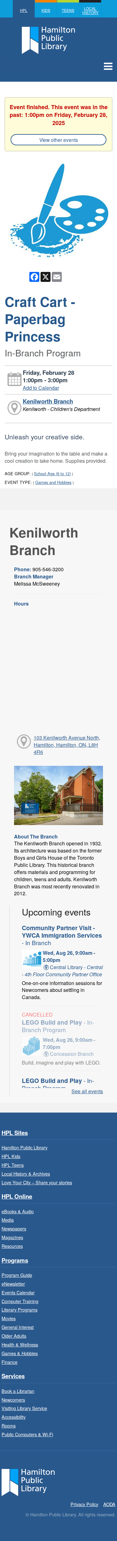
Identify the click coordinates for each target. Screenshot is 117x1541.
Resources (12, 1246)
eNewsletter (13, 1283)
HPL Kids (11, 1156)
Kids (45, 10)
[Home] (28, 1481)
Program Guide (17, 1275)
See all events (87, 1091)
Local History (90, 10)
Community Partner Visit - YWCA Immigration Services (62, 935)
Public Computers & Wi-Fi (27, 1434)
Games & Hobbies (20, 1353)
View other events (58, 139)
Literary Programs (19, 1309)
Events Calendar (18, 1292)
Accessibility (14, 1416)
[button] (108, 66)
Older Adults (14, 1335)
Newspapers (14, 1228)
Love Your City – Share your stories (37, 1182)
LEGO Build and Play (58, 1026)
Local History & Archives (26, 1173)
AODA (109, 1504)
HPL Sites (15, 1133)
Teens (68, 10)
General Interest (18, 1327)
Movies (9, 1318)
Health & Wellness (20, 1344)
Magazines (12, 1237)
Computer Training (20, 1301)
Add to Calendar (41, 387)
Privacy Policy (84, 1504)
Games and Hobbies (53, 482)
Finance (9, 1362)
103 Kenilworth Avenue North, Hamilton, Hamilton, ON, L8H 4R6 (67, 745)
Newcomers (13, 1399)
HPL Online (17, 1196)
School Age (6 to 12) (52, 473)
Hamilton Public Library (24, 1147)
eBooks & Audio (18, 1211)
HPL (23, 10)
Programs (15, 1260)
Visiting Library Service (24, 1408)
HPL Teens (13, 1165)
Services (13, 1376)
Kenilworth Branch (48, 401)
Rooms (9, 1425)
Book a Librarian (18, 1391)
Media (8, 1219)
